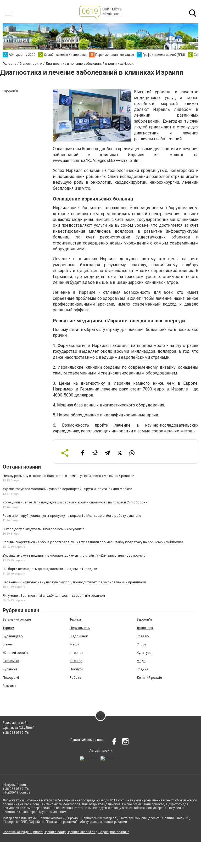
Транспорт (145, 628)
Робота (75, 678)
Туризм (8, 628)
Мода (141, 661)
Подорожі (11, 678)
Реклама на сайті (16, 723)
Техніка (75, 619)
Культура (144, 653)
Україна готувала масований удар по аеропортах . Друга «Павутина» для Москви (67, 489)
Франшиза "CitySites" (18, 728)
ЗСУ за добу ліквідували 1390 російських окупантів (44, 529)
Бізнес (8, 644)
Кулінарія (10, 669)
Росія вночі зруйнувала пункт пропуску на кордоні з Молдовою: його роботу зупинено (72, 516)
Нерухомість (80, 628)
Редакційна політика (113, 832)
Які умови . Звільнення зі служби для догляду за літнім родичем (54, 595)
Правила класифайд (82, 832)
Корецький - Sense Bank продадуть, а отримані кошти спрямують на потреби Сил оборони (75, 502)
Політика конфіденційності (23, 832)
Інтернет (76, 653)
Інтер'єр (76, 661)
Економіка (11, 661)
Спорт (141, 644)
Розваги (143, 636)
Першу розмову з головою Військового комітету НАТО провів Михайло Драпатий (68, 476)
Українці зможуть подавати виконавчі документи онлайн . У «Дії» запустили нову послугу (74, 555)
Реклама (9, 686)
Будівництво (13, 636)
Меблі (74, 644)
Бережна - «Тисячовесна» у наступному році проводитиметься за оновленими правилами (74, 582)
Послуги (76, 669)
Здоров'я (144, 619)
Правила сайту (55, 832)
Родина (142, 669)
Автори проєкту (100, 750)
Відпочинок (79, 636)
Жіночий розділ (15, 653)
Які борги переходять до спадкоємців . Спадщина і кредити (50, 569)
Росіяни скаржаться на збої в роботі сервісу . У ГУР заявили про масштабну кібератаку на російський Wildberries (93, 542)
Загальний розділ (17, 619)
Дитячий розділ (149, 678)
